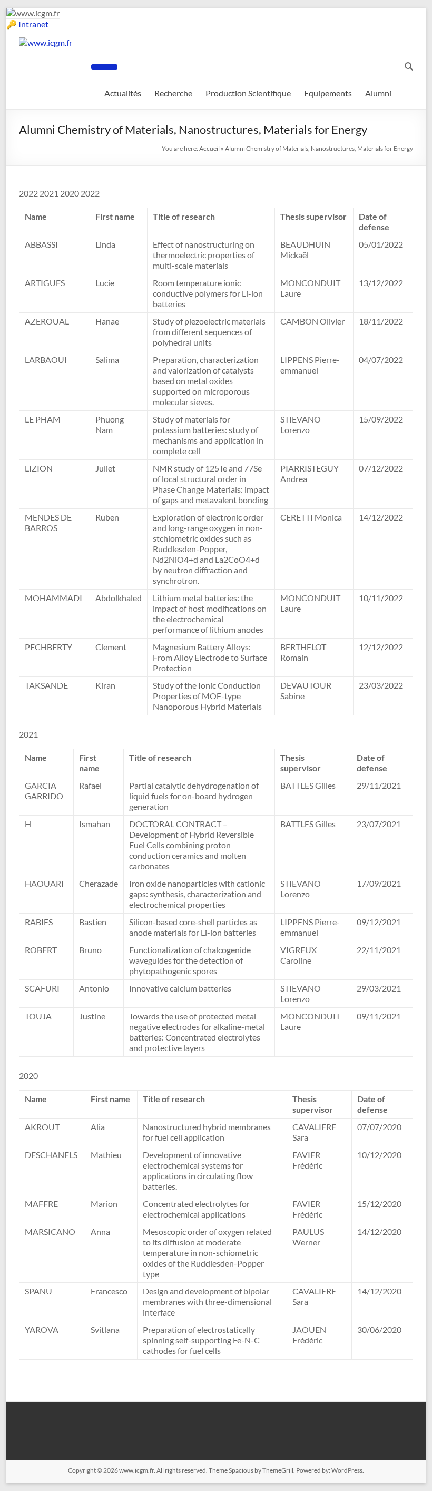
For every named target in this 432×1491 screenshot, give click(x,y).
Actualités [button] (122, 93)
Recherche (173, 93)
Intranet (33, 24)
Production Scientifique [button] (248, 93)
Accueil (209, 148)
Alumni (378, 93)
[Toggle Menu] (104, 67)
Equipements (328, 93)
